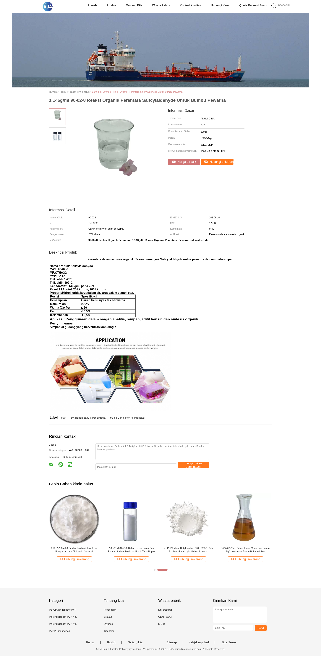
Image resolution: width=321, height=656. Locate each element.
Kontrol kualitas (190, 5)
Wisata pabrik (161, 5)
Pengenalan (110, 609)
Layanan (108, 624)
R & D (161, 624)
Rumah (92, 5)
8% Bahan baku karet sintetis (88, 417)
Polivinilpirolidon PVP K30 (63, 616)
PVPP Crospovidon (59, 631)
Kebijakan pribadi (199, 642)
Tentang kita (134, 5)
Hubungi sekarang (221, 162)
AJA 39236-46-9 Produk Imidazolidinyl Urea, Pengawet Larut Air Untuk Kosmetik (74, 550)
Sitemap (172, 642)
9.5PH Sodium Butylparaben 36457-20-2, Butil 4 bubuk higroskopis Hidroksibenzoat (188, 550)
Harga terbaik (186, 162)
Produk (111, 5)
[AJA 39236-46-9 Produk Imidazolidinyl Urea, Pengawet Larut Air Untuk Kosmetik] (74, 518)
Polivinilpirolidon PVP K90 (63, 624)
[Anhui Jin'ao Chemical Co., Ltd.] (48, 6)
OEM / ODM (165, 616)
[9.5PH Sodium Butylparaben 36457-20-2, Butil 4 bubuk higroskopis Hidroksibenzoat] (188, 518)
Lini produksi (165, 609)
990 (63, 417)
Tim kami (109, 631)
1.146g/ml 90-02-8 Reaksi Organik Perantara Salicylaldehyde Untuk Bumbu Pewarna (137, 91)
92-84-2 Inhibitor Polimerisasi (127, 417)
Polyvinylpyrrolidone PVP (62, 609)
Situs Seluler (229, 642)
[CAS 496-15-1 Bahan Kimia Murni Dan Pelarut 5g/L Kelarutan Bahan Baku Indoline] (245, 518)
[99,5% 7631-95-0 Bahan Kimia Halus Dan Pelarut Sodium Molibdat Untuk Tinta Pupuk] (131, 518)
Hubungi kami (220, 5)
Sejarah (108, 616)
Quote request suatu (253, 5)
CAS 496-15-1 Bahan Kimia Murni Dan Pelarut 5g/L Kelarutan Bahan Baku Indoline (245, 550)
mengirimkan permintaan (193, 465)
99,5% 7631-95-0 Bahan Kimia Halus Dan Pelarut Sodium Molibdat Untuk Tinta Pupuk (131, 550)
